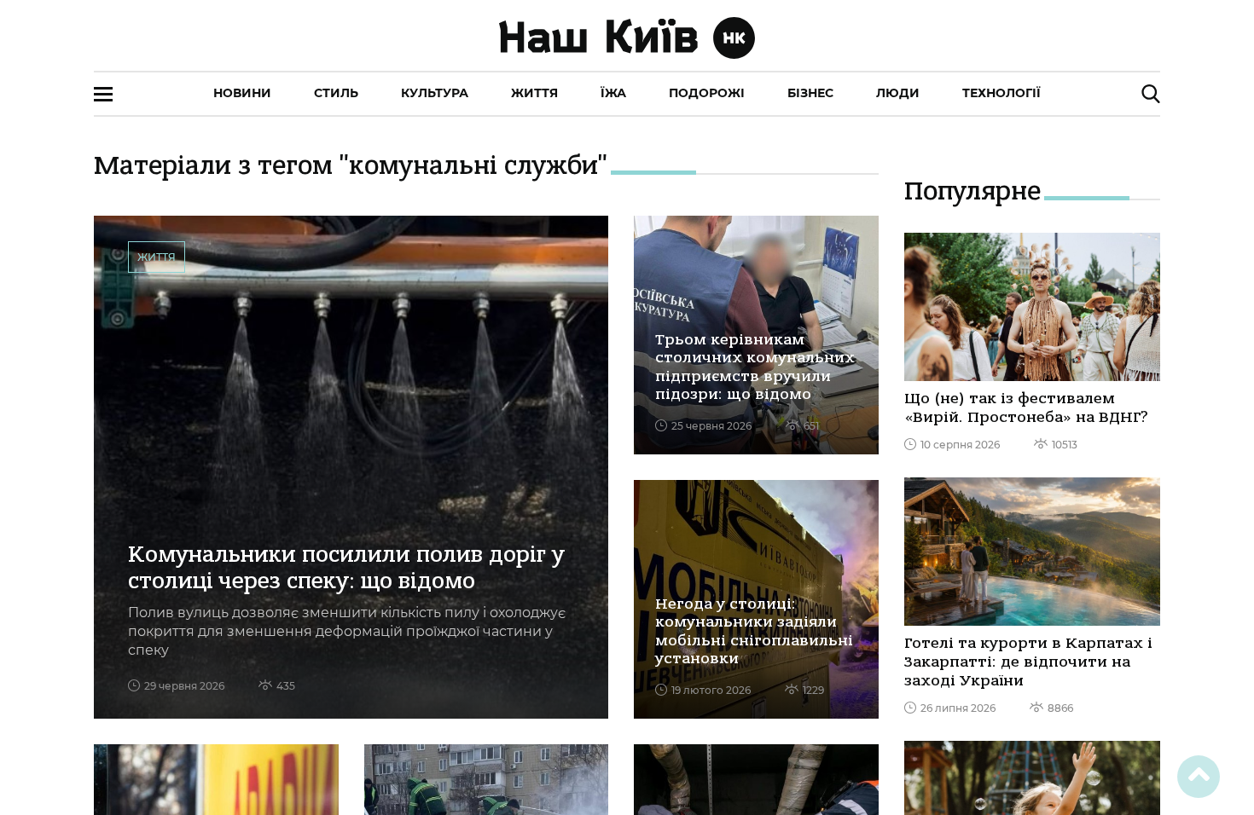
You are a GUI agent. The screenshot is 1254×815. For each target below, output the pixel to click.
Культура (434, 93)
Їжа (613, 93)
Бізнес (810, 93)
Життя (534, 93)
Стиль (336, 93)
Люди (898, 93)
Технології (1001, 93)
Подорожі (707, 93)
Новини (242, 93)
